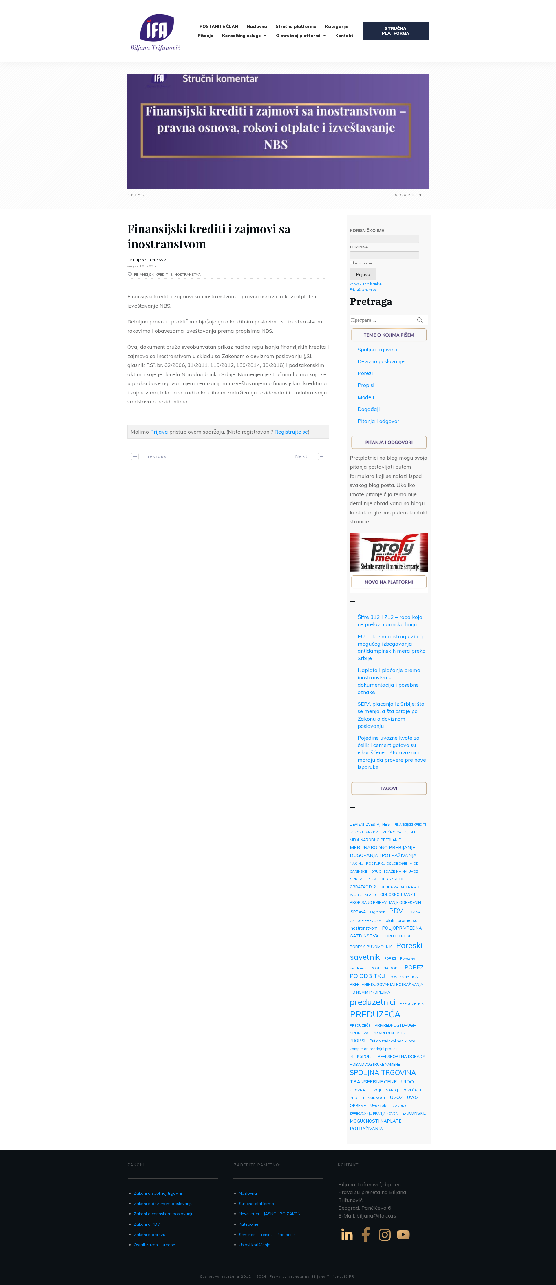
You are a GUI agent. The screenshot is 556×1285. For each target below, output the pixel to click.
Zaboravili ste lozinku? (366, 284)
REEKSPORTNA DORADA (401, 1056)
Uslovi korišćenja (254, 1244)
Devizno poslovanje (381, 361)
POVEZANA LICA (404, 977)
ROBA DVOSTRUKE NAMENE (375, 1064)
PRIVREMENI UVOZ (389, 1033)
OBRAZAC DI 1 (393, 879)
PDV (396, 910)
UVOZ (396, 1097)
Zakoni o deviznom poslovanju (163, 1203)
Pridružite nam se (363, 290)
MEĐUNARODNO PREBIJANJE (375, 840)
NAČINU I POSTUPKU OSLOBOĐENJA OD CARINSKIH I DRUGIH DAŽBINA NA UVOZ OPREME (384, 871)
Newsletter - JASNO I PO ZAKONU (271, 1213)
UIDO (407, 1081)
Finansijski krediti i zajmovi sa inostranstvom (208, 236)
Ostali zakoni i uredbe (154, 1244)
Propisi (366, 385)
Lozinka (359, 247)
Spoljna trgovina (378, 349)
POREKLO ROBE (397, 936)
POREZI (390, 959)
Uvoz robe (379, 1105)
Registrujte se (291, 431)
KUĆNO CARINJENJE (399, 832)
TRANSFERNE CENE (373, 1082)
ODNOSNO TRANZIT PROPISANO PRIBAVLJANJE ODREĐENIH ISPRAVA (385, 903)
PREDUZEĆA (375, 1014)
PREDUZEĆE (360, 1025)
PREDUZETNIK (412, 1003)
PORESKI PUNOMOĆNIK (371, 946)
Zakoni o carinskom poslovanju (163, 1213)
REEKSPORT (362, 1056)
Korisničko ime (367, 230)
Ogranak (377, 912)
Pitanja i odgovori (379, 421)
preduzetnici (373, 1002)
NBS (372, 879)
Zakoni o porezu (149, 1234)
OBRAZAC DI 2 (363, 886)
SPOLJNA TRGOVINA (383, 1072)
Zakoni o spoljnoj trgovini (158, 1193)
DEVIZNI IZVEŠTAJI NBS (370, 824)
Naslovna (248, 1193)
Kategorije (248, 1224)
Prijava (159, 431)
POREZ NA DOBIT (385, 968)
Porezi (365, 373)
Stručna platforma (256, 1203)
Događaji (369, 409)
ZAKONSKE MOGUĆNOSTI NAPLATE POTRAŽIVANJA (388, 1121)
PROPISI (357, 1040)
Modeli (366, 397)
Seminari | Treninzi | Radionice (267, 1234)
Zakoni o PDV (147, 1224)
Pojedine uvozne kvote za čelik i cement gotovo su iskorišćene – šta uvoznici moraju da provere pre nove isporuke (392, 752)
